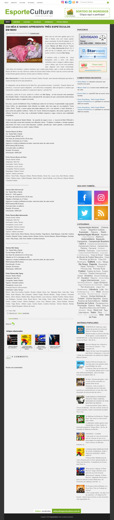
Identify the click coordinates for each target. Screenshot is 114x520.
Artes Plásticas (88, 236)
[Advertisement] (92, 130)
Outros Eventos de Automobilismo (93, 299)
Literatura (93, 289)
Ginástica (88, 275)
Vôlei (101, 314)
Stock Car (98, 309)
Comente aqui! (34, 33)
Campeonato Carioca (87, 245)
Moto (98, 291)
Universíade (93, 315)
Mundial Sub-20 (94, 294)
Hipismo (94, 277)
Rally (98, 305)
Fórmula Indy (86, 268)
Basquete (100, 238)
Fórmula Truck (99, 268)
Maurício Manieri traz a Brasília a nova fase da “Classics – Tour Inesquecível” (96, 346)
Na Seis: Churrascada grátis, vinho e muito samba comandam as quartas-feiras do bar (97, 381)
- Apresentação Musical (88, 227)
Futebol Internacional (97, 273)
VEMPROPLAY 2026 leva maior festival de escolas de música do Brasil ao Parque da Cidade (96, 329)
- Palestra (94, 232)
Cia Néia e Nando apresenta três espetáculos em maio (38, 28)
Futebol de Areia (94, 271)
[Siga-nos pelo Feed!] (73, 3)
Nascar (104, 294)
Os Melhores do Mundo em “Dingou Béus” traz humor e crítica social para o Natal (97, 418)
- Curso (83, 229)
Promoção (49, 22)
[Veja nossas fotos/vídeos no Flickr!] (77, 3)
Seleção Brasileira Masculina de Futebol (94, 306)
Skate (89, 310)
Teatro (93, 312)
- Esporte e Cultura (96, 229)
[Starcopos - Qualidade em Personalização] (93, 58)
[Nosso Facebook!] (84, 204)
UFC (85, 315)
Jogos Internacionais (90, 280)
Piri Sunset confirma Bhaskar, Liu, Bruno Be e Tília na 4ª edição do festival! (97, 488)
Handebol (85, 277)
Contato (40, 2)
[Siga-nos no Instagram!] (62, 3)
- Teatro (102, 231)
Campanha (82, 241)
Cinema (81, 250)
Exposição (103, 264)
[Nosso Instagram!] (101, 204)
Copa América (102, 250)
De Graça (31, 2)
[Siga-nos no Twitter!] (70, 3)
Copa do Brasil (97, 254)
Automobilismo (88, 238)
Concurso (91, 250)
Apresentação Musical (88, 234)
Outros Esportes (93, 298)
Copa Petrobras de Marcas (94, 258)
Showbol (82, 310)
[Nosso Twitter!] (84, 220)
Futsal (80, 275)
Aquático (104, 234)
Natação (84, 296)
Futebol (82, 270)
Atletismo (100, 236)
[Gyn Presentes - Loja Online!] (93, 71)
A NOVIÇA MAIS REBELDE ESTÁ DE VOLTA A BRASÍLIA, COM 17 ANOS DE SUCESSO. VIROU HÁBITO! (97, 452)
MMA (93, 292)
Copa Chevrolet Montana (89, 252)
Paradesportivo (102, 303)
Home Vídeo (104, 278)
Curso (98, 262)
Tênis (100, 312)
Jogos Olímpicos (101, 282)
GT (78, 277)
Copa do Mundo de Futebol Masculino (93, 255)
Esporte (14, 2)
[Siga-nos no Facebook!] (66, 3)
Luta (101, 289)
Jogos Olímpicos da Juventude (90, 284)
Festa (83, 266)
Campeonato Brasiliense (97, 243)
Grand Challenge (101, 275)
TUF (105, 312)
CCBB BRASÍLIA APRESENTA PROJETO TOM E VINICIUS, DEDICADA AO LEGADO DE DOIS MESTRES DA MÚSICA (97, 400)
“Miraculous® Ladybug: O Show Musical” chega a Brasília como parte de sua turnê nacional (96, 470)
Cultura (22, 2)
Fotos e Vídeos (62, 22)
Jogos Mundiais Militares (92, 281)
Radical (91, 305)
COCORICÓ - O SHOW (93, 434)
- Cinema (104, 227)
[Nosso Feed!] (101, 220)
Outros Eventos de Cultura (92, 301)
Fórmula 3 (101, 266)
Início (6, 2)
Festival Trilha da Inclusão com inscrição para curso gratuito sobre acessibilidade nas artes (97, 364)
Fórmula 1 (91, 266)
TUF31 (79, 315)
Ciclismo (101, 248)
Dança (105, 261)
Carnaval (92, 248)
